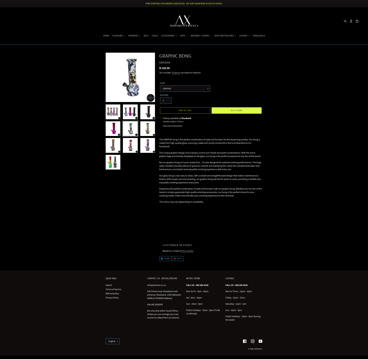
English (111, 341)
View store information (172, 125)
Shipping (176, 72)
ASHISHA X (258, 349)
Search (109, 285)
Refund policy (112, 293)
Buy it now (236, 110)
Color (162, 82)
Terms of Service (113, 289)
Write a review (186, 250)
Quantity (164, 94)
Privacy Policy (112, 297)
